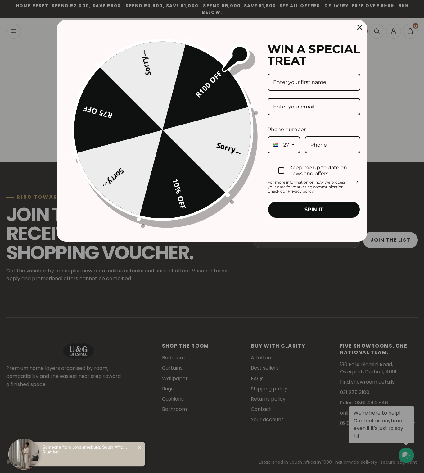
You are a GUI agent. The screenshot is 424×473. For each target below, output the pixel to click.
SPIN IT (313, 209)
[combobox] (284, 144)
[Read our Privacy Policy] (356, 183)
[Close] (359, 27)
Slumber (51, 449)
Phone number (287, 129)
